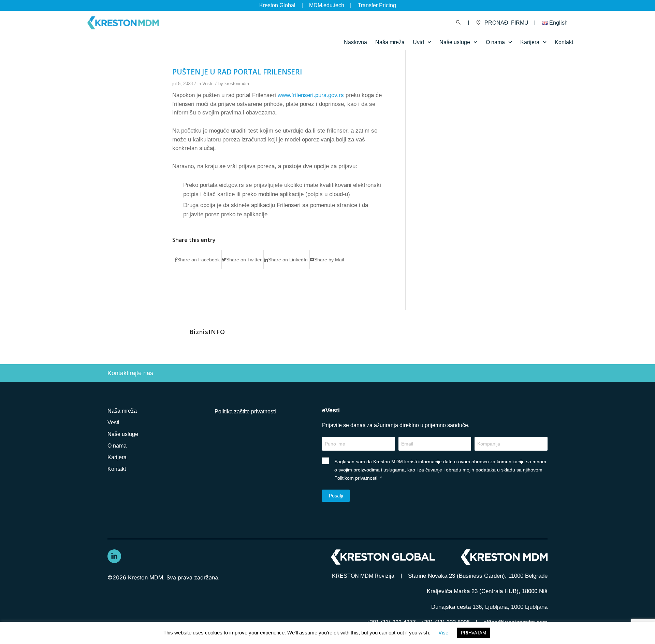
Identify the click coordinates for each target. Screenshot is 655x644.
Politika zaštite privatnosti (245, 411)
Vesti (207, 83)
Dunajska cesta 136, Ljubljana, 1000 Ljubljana (489, 607)
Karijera (117, 457)
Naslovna (355, 42)
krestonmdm (236, 83)
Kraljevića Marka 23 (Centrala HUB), (487, 591)
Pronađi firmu (506, 23)
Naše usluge (454, 42)
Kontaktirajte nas (130, 373)
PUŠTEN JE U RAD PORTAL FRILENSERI (237, 72)
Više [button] (443, 632)
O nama (117, 446)
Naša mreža (390, 42)
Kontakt (564, 42)
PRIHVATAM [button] (473, 632)
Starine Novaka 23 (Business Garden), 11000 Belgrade (478, 576)
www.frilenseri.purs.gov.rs (311, 95)
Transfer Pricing (377, 5)
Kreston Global (277, 5)
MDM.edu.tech (326, 5)
